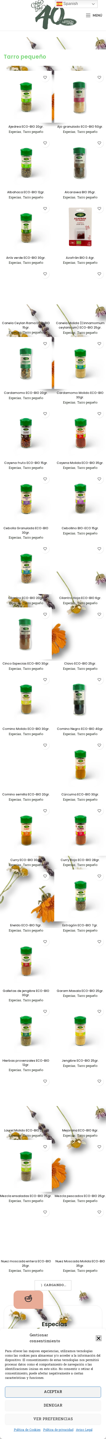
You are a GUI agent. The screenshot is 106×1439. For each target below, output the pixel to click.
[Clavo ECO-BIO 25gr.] (80, 633)
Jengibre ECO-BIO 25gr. (80, 1060)
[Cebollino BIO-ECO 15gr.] (80, 498)
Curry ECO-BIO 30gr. (26, 860)
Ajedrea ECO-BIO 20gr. (26, 126)
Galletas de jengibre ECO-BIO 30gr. (26, 993)
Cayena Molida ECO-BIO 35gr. (80, 463)
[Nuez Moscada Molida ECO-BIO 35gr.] (80, 1231)
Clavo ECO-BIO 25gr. (80, 663)
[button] (98, 1338)
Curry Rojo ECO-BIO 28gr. (80, 860)
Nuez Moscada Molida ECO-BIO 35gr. (80, 1263)
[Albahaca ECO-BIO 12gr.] (26, 162)
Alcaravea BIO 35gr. (80, 192)
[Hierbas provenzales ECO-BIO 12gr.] (26, 1030)
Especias (15, 132)
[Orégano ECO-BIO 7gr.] (80, 1301)
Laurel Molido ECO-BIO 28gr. (26, 1130)
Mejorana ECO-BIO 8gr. (80, 1130)
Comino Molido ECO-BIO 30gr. (26, 729)
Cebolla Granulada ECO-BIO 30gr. (25, 530)
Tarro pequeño (33, 132)
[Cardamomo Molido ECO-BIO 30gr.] (80, 363)
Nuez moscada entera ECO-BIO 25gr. (26, 1263)
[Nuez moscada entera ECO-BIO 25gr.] (26, 1231)
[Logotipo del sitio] (53, 15)
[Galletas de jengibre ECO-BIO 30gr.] (26, 961)
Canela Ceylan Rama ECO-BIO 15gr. (26, 325)
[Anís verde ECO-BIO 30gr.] (26, 228)
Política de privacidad (58, 1430)
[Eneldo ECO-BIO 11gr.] (26, 895)
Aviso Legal (84, 1430)
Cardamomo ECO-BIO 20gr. (26, 393)
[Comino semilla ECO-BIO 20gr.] (26, 764)
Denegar (53, 1405)
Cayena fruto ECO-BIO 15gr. (26, 463)
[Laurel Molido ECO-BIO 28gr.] (26, 1101)
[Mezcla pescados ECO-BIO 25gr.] (80, 1166)
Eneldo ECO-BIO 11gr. (26, 925)
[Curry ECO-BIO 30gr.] (26, 830)
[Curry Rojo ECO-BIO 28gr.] (80, 830)
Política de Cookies (27, 1430)
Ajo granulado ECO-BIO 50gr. (80, 126)
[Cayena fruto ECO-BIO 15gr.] (26, 433)
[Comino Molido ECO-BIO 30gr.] (26, 699)
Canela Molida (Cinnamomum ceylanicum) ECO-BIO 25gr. (80, 325)
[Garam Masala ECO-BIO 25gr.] (80, 961)
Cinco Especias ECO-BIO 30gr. (25, 663)
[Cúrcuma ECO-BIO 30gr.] (80, 764)
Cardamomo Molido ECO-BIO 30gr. (80, 395)
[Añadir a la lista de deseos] (45, 77)
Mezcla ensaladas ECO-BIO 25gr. (26, 1196)
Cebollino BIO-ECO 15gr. (80, 528)
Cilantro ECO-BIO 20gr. (26, 598)
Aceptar (53, 1392)
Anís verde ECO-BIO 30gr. (26, 258)
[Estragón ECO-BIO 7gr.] (80, 895)
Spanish (70, 3)
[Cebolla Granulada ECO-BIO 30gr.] (26, 498)
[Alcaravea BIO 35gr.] (80, 162)
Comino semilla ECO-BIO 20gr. (26, 794)
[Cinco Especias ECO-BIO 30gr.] (26, 633)
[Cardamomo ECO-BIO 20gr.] (26, 363)
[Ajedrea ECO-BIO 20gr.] (26, 97)
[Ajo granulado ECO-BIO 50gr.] (80, 97)
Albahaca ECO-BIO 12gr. (26, 192)
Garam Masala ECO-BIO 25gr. (80, 991)
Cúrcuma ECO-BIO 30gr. (80, 794)
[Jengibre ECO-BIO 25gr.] (80, 1030)
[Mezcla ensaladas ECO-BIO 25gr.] (26, 1166)
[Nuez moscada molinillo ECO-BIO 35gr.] (26, 1301)
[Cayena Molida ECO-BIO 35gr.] (80, 433)
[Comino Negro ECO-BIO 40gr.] (80, 699)
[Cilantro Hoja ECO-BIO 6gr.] (80, 568)
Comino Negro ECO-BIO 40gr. (80, 729)
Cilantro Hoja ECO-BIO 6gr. (80, 598)
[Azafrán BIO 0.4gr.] (80, 228)
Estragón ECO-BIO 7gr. (80, 925)
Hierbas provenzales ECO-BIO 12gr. (25, 1062)
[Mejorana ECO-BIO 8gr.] (80, 1101)
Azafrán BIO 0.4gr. (80, 258)
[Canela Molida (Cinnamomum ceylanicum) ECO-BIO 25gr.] (80, 293)
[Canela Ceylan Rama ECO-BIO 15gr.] (26, 293)
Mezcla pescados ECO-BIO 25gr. (80, 1196)
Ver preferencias (53, 1419)
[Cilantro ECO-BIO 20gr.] (26, 568)
